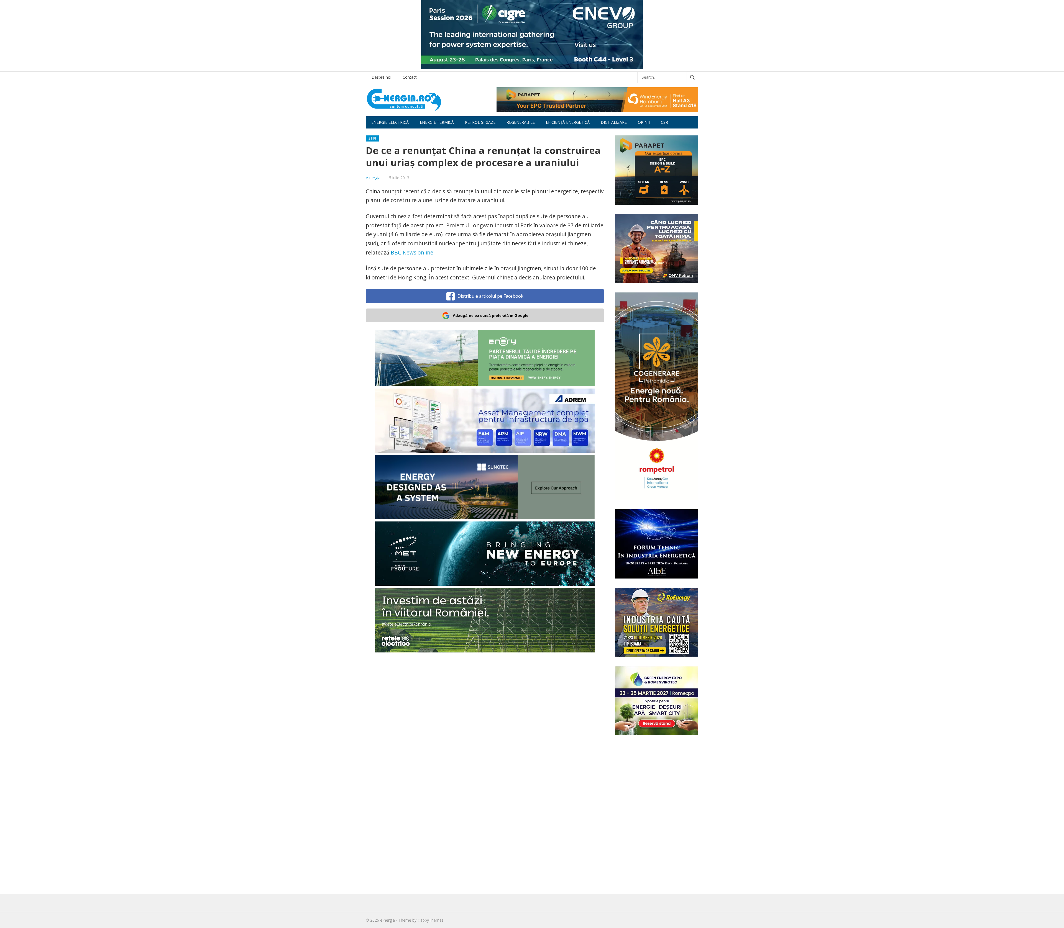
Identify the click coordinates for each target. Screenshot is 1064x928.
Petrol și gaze (480, 122)
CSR (664, 122)
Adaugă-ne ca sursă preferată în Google (490, 315)
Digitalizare (614, 122)
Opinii (644, 122)
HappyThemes (431, 920)
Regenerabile (521, 122)
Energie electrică (390, 122)
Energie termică (437, 122)
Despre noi (381, 77)
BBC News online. (413, 252)
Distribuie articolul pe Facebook (490, 296)
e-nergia (373, 177)
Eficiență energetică (568, 122)
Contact (410, 77)
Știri (372, 138)
